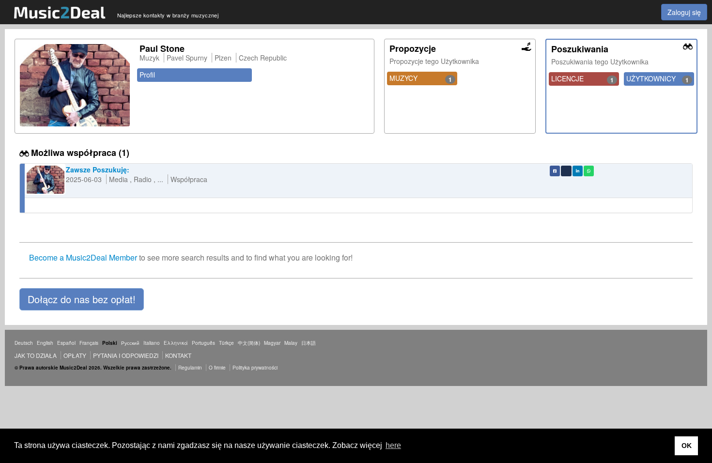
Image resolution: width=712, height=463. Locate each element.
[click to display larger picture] (75, 85)
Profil (147, 74)
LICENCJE (582, 79)
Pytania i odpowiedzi (125, 355)
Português (203, 343)
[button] (81, 299)
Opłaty (74, 355)
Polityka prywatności (255, 367)
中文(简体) (249, 343)
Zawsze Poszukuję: (97, 169)
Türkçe (226, 343)
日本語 (308, 343)
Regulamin (190, 367)
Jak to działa (36, 355)
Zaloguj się (684, 12)
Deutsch (24, 343)
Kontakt (178, 355)
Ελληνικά (176, 343)
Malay (290, 343)
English (45, 343)
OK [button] (686, 445)
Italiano (151, 343)
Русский (130, 343)
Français (88, 343)
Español (66, 343)
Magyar (272, 343)
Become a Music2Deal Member (83, 257)
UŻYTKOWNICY (657, 79)
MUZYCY (420, 78)
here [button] (393, 445)
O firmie (217, 367)
